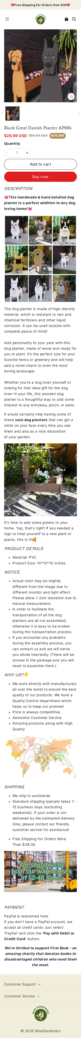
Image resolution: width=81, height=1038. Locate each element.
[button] (7, 19)
